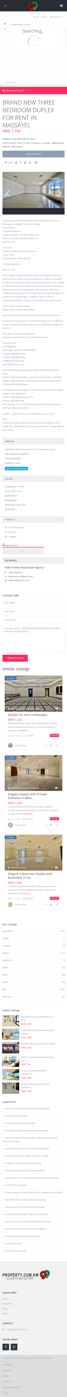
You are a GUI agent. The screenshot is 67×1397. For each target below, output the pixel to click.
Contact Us (7, 1381)
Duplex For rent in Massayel (27, 715)
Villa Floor (7, 996)
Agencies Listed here (11, 1387)
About (5, 1376)
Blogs (5, 1308)
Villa (4, 989)
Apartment (7, 931)
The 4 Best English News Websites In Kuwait (26, 1130)
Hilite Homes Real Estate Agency (23, 548)
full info (54, 735)
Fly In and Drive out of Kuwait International (26, 1228)
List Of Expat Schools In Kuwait (20, 1123)
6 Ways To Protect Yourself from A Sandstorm (27, 1108)
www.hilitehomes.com (19, 580)
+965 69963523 (15, 572)
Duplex (6, 138)
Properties (7, 1303)
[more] (24, 730)
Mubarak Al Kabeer (19, 453)
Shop (4, 974)
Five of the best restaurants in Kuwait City (25, 1199)
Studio (5, 982)
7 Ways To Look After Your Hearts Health (25, 1170)
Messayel (17, 146)
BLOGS (5, 1393)
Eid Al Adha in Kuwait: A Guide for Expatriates (27, 1148)
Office (5, 967)
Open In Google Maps (16, 468)
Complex (6, 945)
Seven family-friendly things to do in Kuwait (26, 1214)
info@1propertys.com (17, 1329)
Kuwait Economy (13, 1243)
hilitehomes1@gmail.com (20, 576)
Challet (5, 938)
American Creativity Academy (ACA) (22, 1236)
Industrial (6, 960)
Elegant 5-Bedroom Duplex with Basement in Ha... (30, 875)
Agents (5, 1313)
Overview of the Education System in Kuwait (26, 1155)
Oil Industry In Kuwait (15, 1250)
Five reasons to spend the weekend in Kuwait (27, 1221)
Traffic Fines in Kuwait (15, 1185)
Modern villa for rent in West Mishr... (39, 1043)
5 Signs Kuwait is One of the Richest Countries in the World (33, 1192)
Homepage (7, 1364)
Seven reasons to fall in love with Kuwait (25, 1207)
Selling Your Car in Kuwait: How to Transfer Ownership (31, 1177)
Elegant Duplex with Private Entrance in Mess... (27, 796)
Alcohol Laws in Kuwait (16, 1115)
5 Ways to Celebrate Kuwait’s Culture (23, 1163)
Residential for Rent (24, 138)
